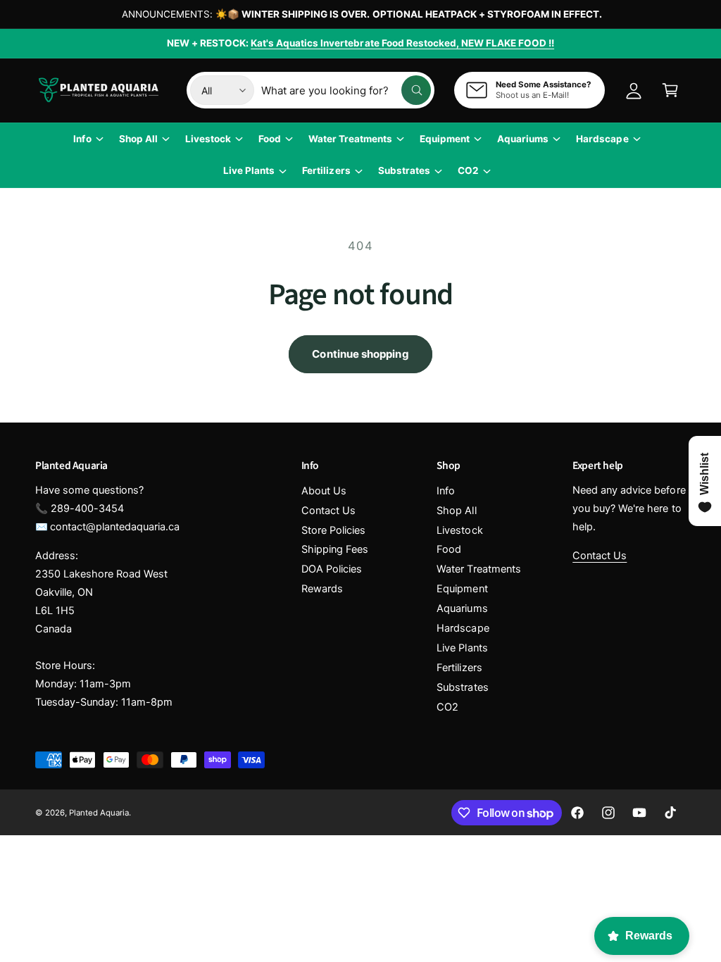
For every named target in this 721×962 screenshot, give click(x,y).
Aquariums (462, 608)
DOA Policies (331, 569)
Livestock (459, 530)
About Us (323, 491)
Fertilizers (459, 667)
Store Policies (333, 530)
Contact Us (328, 510)
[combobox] (346, 90)
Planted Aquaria (99, 813)
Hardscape (463, 628)
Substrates (462, 687)
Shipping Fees (334, 549)
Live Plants (462, 648)
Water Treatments (478, 569)
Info (446, 491)
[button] (670, 90)
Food (449, 549)
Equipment (462, 588)
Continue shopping (360, 354)
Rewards (322, 588)
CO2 (447, 707)
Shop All (456, 510)
